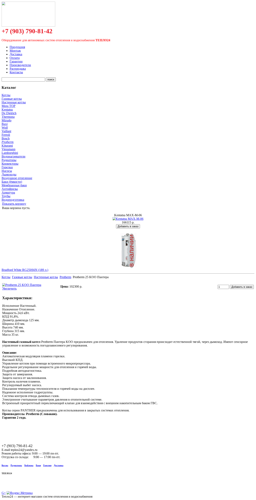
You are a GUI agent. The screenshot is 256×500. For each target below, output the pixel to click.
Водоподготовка (13, 199)
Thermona (8, 116)
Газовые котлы (12, 98)
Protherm (8, 142)
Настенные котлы (14, 102)
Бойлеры (28, 465)
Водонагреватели (13, 156)
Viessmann (8, 149)
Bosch (6, 138)
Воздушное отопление (17, 178)
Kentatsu (7, 109)
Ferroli (6, 134)
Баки (38, 465)
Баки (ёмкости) (12, 181)
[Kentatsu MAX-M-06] (128, 218)
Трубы (6, 196)
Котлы (6, 95)
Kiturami (7, 145)
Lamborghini (10, 153)
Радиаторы (9, 160)
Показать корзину (14, 203)
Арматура (8, 192)
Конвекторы (10, 163)
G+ (4, 493)
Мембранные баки (14, 185)
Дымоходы (9, 174)
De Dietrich (9, 113)
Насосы (7, 171)
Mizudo (6, 120)
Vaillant (6, 131)
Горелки (7, 167)
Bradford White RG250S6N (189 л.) (25, 270)
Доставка (58, 465)
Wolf (5, 127)
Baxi (5, 124)
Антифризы (10, 189)
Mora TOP (8, 106)
